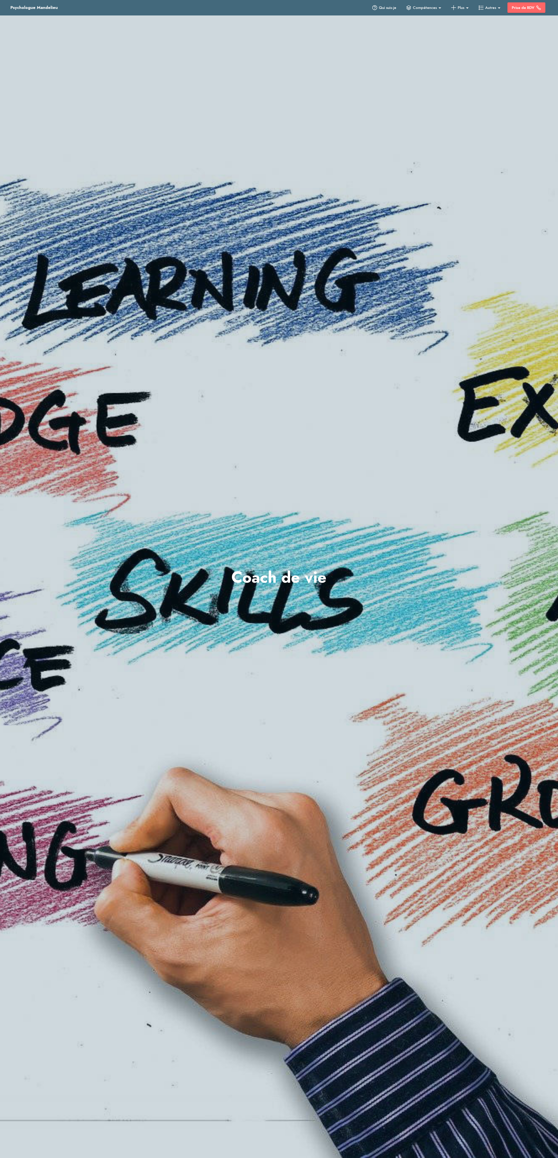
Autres (490, 7)
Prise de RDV (523, 7)
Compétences (425, 7)
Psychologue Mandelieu (34, 7)
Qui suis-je (387, 7)
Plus (461, 7)
